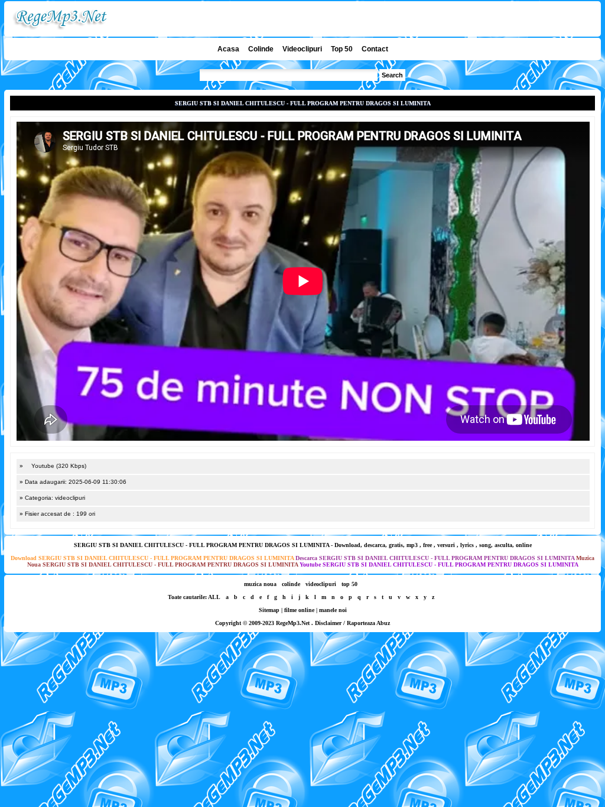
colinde (291, 584)
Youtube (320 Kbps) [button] (58, 466)
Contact (375, 49)
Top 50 (342, 49)
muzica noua (260, 584)
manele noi (333, 610)
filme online (299, 610)
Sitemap (269, 610)
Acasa (228, 49)
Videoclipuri (302, 49)
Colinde (261, 49)
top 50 (349, 584)
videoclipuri (320, 584)
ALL (214, 597)
